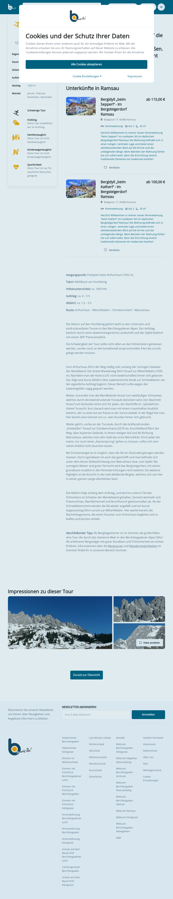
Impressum (135, 76)
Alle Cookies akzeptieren (86, 64)
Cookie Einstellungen (86, 76)
